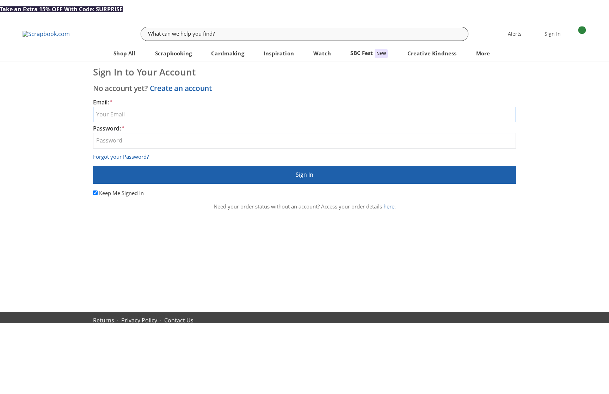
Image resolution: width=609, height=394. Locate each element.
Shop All (125, 53)
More (484, 53)
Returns (103, 320)
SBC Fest (368, 52)
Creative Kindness (432, 53)
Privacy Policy (139, 320)
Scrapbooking (174, 53)
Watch (322, 53)
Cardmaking (228, 53)
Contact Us (178, 320)
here (388, 206)
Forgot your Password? (121, 156)
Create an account (181, 88)
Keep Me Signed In (121, 192)
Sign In (304, 174)
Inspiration (279, 53)
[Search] (462, 34)
